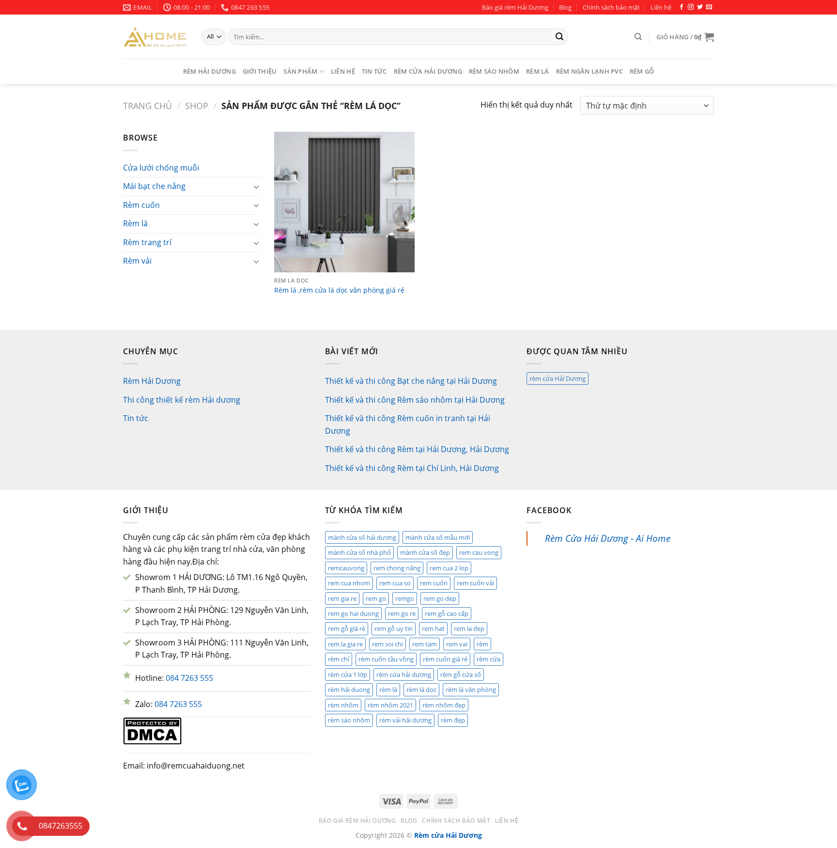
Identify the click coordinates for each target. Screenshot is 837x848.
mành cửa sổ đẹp (425, 552)
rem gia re (342, 598)
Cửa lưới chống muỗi (161, 167)
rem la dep (469, 628)
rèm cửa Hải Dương (557, 378)
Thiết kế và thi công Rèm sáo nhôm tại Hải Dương (415, 399)
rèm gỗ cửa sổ (460, 674)
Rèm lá (537, 71)
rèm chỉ (338, 659)
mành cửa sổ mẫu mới (437, 537)
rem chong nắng (396, 568)
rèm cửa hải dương (403, 674)
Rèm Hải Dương (209, 71)
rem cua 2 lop (449, 568)
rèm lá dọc (421, 689)
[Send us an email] (709, 7)
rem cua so (395, 583)
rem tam (424, 644)
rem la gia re (345, 644)
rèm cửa (488, 659)
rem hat (433, 628)
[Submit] (559, 37)
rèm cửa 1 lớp (347, 674)
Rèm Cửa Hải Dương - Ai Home (607, 538)
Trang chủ (147, 105)
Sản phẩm (300, 71)
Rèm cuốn (141, 205)
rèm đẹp (453, 720)
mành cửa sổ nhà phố (359, 552)
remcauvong (346, 568)
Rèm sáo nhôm (494, 71)
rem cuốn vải (475, 583)
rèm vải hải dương (405, 720)
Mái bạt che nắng (154, 186)
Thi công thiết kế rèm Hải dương (181, 399)
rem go (376, 598)
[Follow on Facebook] (681, 7)
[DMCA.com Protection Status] (152, 730)
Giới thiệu (260, 71)
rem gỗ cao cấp (446, 613)
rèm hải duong (349, 689)
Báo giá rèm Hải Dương (515, 7)
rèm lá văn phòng (471, 689)
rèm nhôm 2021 (390, 705)
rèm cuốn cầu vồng (386, 659)
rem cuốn (434, 583)
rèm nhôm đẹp (443, 705)
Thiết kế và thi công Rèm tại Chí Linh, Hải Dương (412, 468)
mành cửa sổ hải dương (362, 537)
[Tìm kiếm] (638, 37)
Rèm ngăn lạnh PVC (589, 71)
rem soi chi (387, 644)
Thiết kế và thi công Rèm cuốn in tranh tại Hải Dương (407, 424)
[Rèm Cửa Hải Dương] (155, 36)
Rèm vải (137, 260)
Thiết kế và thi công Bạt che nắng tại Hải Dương (411, 381)
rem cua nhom (349, 583)
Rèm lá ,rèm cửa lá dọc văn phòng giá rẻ (339, 290)
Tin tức (374, 71)
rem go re (402, 613)
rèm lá (388, 689)
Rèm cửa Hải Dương (428, 71)
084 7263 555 (189, 678)
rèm (482, 644)
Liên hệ (661, 7)
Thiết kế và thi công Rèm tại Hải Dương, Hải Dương (417, 449)
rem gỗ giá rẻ (346, 628)
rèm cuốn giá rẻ (445, 659)
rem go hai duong (353, 613)
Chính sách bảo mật (611, 7)
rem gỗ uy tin (393, 628)
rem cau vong (478, 552)
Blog (565, 7)
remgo (404, 598)
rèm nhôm (343, 705)
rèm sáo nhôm (349, 720)
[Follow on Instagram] (691, 7)
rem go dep (439, 598)
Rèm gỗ (642, 71)
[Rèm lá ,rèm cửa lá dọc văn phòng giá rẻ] (344, 202)
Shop (196, 105)
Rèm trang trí (147, 242)
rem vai (456, 644)
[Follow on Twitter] (700, 7)
